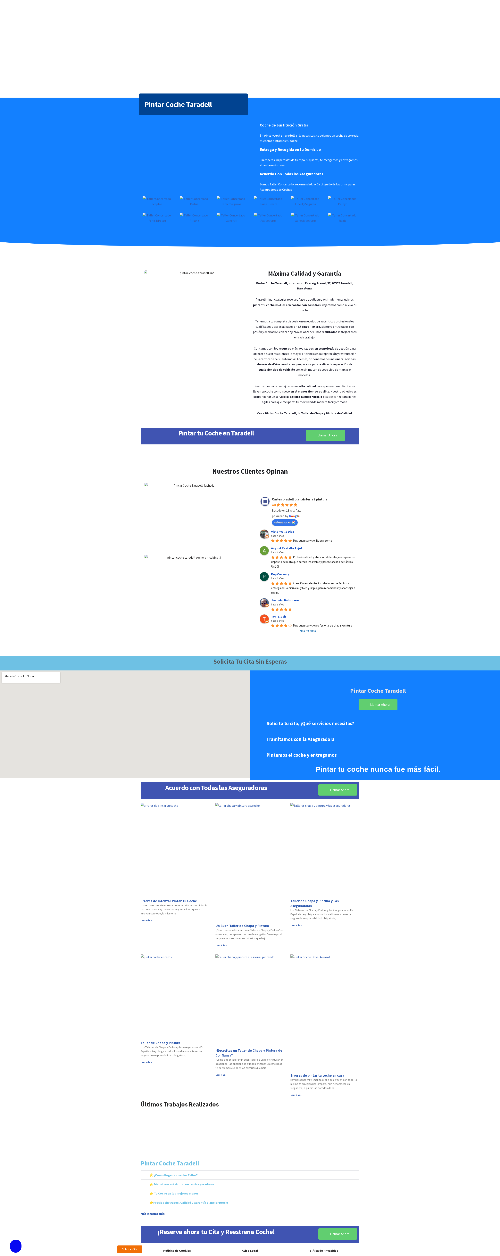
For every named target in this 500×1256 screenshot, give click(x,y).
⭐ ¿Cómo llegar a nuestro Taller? (173, 1175)
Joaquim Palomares (285, 600)
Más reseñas (308, 631)
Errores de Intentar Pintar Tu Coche (169, 901)
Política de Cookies (177, 1250)
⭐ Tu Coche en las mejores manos (174, 1193)
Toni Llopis (279, 616)
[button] (144, 1131)
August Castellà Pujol (286, 548)
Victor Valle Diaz (282, 531)
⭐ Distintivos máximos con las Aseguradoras (181, 1184)
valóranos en (282, 522)
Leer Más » (146, 920)
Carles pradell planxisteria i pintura (300, 499)
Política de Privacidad (323, 1250)
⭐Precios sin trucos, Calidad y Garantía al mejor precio (188, 1202)
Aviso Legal (250, 1250)
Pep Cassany (280, 574)
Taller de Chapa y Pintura (160, 1043)
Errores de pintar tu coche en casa (317, 1075)
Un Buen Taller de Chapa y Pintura (242, 925)
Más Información (153, 1214)
